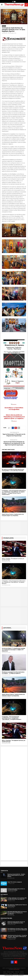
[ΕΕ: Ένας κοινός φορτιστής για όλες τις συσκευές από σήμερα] (4, 890)
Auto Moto (4, 894)
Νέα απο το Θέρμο (10, 971)
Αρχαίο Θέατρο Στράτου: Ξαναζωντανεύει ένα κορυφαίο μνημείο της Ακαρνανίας (13, 515)
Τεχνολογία (4, 870)
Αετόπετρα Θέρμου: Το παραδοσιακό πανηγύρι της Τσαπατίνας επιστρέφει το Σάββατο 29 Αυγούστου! (13, 650)
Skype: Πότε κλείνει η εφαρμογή (14, 882)
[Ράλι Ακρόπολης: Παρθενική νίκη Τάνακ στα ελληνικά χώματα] (4, 906)
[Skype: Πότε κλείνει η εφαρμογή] (4, 883)
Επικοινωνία (21, 973)
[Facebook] (12, 962)
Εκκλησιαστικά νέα (6, 918)
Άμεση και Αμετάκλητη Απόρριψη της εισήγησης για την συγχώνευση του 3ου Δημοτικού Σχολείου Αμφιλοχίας (14, 443)
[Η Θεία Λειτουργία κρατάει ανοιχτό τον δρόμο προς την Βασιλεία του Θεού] (4, 923)
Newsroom (5, 33)
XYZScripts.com (20, 975)
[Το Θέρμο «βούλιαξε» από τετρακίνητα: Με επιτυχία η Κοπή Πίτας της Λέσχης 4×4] (4, 899)
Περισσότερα (15, 973)
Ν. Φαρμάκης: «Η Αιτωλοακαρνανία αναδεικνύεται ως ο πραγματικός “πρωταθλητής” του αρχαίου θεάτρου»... (13, 582)
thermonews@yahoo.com (19, 958)
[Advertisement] (14, 803)
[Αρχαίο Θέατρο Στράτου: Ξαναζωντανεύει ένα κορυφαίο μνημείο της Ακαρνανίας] (14, 685)
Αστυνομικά (5, 973)
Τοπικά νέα (17, 971)
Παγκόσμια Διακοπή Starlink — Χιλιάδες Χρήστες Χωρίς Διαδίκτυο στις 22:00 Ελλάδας (16, 875)
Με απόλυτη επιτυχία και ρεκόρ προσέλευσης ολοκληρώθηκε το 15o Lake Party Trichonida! (13, 470)
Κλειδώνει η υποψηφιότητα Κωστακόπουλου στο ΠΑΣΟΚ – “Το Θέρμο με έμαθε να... (13, 672)
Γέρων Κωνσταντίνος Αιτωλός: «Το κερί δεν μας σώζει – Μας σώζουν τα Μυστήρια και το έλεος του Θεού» (17, 936)
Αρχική (4, 971)
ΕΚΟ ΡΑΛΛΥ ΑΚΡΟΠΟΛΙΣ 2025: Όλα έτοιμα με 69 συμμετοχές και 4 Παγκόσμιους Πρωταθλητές (17, 913)
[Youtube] (15, 962)
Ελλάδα (10, 973)
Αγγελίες (22, 971)
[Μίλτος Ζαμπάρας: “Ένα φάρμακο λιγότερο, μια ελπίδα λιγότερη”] (14, 549)
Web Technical (16, 969)
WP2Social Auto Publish (9, 975)
